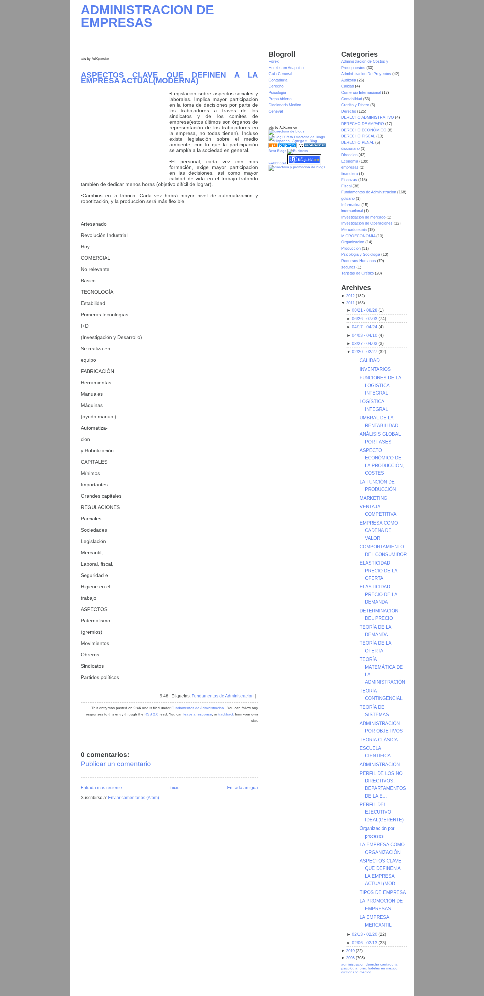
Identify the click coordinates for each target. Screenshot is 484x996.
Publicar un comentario (116, 764)
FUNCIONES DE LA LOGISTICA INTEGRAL (380, 385)
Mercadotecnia (354, 229)
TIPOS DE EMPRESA (383, 892)
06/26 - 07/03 (364, 318)
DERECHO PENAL (358, 142)
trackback (226, 714)
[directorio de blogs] (286, 131)
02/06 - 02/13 (364, 942)
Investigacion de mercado (364, 217)
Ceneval (276, 111)
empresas (350, 167)
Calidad (348, 86)
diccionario (351, 148)
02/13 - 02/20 (364, 934)
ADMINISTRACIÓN (380, 764)
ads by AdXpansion (95, 59)
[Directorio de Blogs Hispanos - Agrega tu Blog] (301, 141)
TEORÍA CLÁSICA (379, 739)
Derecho (276, 86)
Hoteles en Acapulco (286, 68)
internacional (352, 211)
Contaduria (278, 80)
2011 (350, 303)
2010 (350, 951)
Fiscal (347, 186)
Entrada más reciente (101, 787)
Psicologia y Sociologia (361, 254)
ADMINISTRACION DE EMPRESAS (147, 16)
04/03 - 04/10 (364, 335)
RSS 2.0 (151, 714)
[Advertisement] (125, 135)
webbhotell (277, 163)
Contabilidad (352, 99)
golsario (348, 198)
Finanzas (349, 179)
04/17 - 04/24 (364, 326)
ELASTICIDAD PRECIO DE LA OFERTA (378, 570)
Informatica (351, 205)
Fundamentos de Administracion (223, 696)
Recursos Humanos (359, 261)
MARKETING (373, 498)
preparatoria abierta (237, 987)
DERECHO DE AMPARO (363, 123)
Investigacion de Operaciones (367, 223)
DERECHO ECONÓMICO (364, 130)
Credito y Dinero (355, 105)
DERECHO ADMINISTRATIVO (368, 117)
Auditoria (349, 80)
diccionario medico (356, 972)
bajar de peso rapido (273, 987)
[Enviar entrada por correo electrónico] (257, 696)
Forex (274, 61)
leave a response (198, 714)
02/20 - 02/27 (364, 351)
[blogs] (312, 147)
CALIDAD (369, 360)
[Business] (297, 151)
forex (363, 968)
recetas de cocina (388, 987)
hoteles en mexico (383, 968)
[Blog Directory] (283, 147)
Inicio (174, 787)
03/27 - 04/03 (364, 343)
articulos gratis (389, 983)
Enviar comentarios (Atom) (133, 797)
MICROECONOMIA (358, 236)
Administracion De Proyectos (366, 74)
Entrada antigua (242, 787)
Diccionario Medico (285, 105)
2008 (350, 958)
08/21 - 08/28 (364, 310)
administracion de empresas (283, 983)
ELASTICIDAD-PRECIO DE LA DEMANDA (378, 594)
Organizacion (353, 242)
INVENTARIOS (375, 369)
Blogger (185, 980)
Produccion (351, 248)
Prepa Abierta (280, 99)
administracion (353, 964)
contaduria (389, 964)
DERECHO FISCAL (358, 136)
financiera (350, 173)
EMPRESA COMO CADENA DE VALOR (379, 530)
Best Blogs (277, 151)
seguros (348, 267)
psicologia (349, 968)
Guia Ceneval (280, 74)
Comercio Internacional (361, 92)
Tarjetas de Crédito (358, 273)
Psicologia (277, 92)
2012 (350, 296)
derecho (372, 964)
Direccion (350, 155)
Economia (350, 161)
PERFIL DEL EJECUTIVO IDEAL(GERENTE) (382, 812)
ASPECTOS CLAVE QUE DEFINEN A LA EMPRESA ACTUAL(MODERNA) (169, 77)
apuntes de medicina (343, 987)
